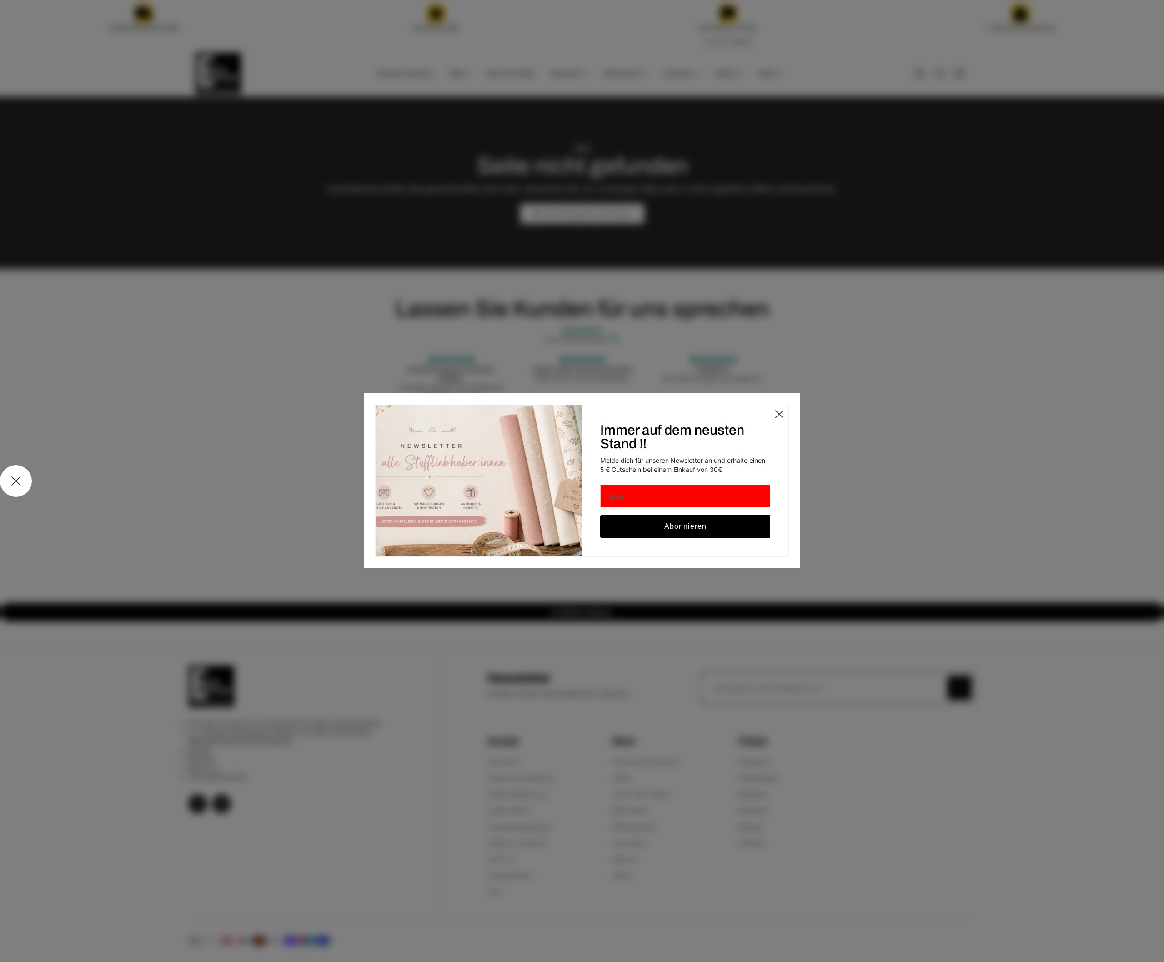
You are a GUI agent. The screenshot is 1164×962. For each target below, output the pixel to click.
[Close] (779, 414)
